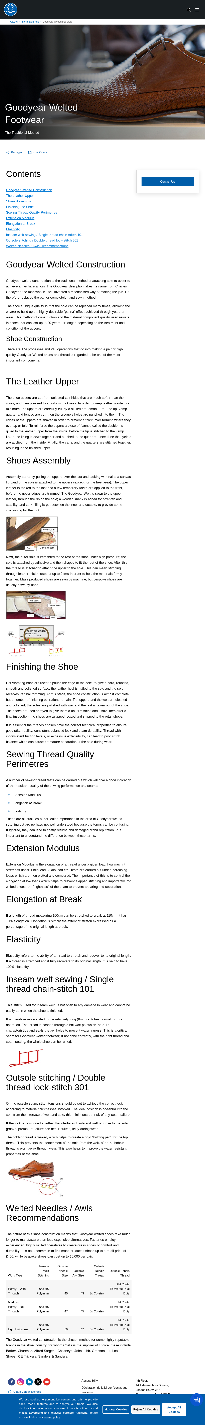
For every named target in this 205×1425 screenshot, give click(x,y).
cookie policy (52, 1417)
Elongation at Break (20, 224)
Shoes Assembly (18, 201)
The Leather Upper (20, 196)
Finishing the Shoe (20, 207)
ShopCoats (39, 152)
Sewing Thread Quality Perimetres (31, 212)
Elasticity (13, 229)
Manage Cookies (116, 1409)
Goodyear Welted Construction (29, 190)
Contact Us (167, 181)
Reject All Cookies (145, 1409)
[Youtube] (46, 1381)
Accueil (14, 21)
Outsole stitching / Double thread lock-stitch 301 (42, 240)
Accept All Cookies (174, 1409)
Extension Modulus (20, 218)
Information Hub (30, 21)
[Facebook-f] (11, 1381)
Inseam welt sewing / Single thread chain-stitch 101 (44, 235)
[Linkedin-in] (29, 1381)
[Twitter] (38, 1381)
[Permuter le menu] (197, 10)
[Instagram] (20, 1381)
